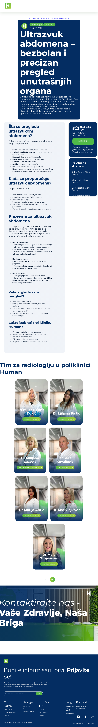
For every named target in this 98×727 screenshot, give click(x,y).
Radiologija (43, 18)
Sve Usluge (26, 706)
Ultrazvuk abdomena (60, 18)
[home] (8, 6)
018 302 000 (80, 709)
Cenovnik (26, 709)
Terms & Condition (78, 723)
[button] (92, 5)
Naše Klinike (8, 709)
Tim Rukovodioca (10, 712)
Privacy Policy (90, 723)
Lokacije (41, 715)
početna (32, 18)
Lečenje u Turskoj (29, 711)
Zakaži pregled (81, 706)
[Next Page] (52, 579)
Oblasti (41, 709)
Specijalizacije (43, 712)
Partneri (7, 715)
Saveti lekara (69, 706)
